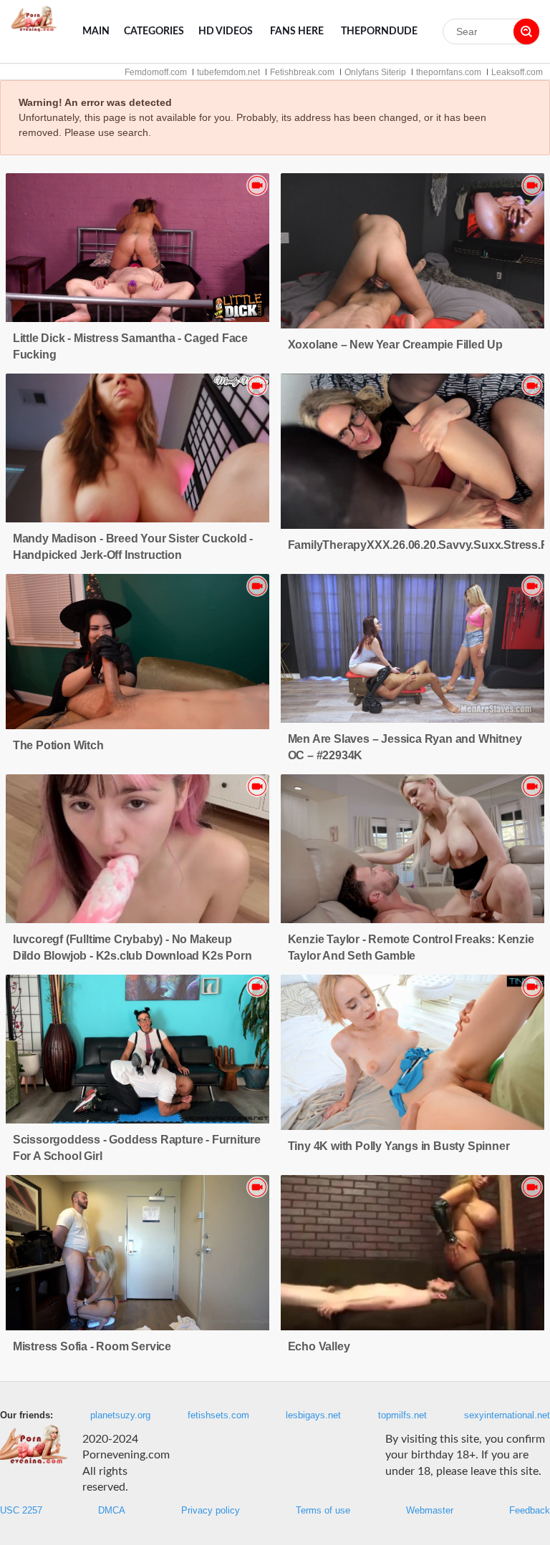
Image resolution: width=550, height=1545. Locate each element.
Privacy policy (210, 1511)
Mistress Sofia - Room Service (92, 1346)
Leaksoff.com (517, 72)
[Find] (526, 31)
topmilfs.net (402, 1415)
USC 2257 (21, 1511)
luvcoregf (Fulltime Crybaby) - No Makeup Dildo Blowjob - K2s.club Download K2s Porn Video (132, 955)
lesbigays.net (313, 1415)
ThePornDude (379, 31)
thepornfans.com (448, 72)
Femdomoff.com (156, 72)
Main (96, 31)
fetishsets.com (218, 1415)
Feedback (529, 1511)
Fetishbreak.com (302, 72)
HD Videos (225, 31)
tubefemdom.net (228, 72)
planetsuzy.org (120, 1415)
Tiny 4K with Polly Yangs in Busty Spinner (399, 1146)
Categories (154, 31)
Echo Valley (319, 1346)
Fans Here (297, 31)
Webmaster (429, 1511)
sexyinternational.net (507, 1415)
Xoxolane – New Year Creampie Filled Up (395, 344)
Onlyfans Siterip (375, 72)
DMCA (111, 1511)
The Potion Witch (58, 745)
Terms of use (323, 1511)
